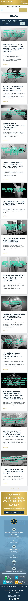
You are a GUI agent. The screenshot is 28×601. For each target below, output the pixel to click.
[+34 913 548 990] (14, 540)
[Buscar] (22, 23)
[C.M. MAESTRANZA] (14, 546)
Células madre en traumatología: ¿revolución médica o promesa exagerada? (14, 126)
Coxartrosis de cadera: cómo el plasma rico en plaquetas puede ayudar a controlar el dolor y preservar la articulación (13, 395)
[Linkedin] (9, 1)
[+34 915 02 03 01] (14, 555)
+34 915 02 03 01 (14, 557)
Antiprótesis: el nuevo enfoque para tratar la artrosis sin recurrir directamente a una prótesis (14, 433)
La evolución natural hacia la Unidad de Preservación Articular (13, 471)
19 (18, 489)
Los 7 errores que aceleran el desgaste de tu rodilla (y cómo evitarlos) (14, 203)
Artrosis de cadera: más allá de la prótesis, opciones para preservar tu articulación (14, 278)
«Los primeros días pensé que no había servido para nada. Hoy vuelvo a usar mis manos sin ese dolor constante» (13, 48)
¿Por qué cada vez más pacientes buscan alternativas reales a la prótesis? (12, 355)
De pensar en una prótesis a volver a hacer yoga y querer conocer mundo (13, 88)
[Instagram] (8, 1)
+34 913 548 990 (14, 542)
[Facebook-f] (6, 1)
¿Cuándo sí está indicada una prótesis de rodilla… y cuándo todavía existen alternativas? (14, 316)
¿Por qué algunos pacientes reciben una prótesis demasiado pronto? (14, 240)
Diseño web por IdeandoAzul (14, 596)
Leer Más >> (5, 64)
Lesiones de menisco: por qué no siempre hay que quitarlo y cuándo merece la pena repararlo (13, 165)
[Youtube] (11, 1)
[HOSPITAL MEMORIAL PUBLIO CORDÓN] (14, 529)
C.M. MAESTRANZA (14, 549)
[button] (2, 10)
